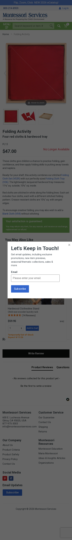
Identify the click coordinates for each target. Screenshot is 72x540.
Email (14, 272)
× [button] (69, 244)
